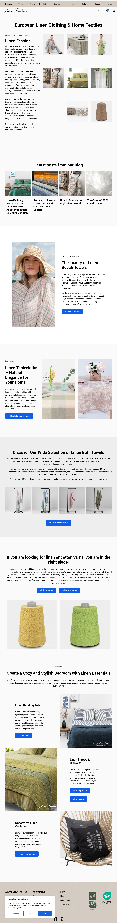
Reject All (30, 913)
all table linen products (19, 416)
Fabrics (85, 4)
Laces (97, 4)
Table (20, 4)
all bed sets (23, 736)
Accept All (44, 913)
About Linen (65, 900)
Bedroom (57, 4)
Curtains (72, 4)
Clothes (8, 4)
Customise (15, 913)
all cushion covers (26, 854)
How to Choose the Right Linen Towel (71, 202)
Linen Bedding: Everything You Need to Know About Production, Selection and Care (17, 206)
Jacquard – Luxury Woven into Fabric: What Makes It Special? (44, 205)
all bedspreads (80, 790)
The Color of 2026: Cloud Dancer (98, 202)
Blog (62, 896)
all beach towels (72, 311)
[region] (30, 907)
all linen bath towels (58, 523)
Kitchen (33, 4)
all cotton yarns (69, 590)
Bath (45, 4)
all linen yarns (46, 590)
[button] (106, 11)
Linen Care (64, 905)
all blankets (78, 799)
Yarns (109, 4)
